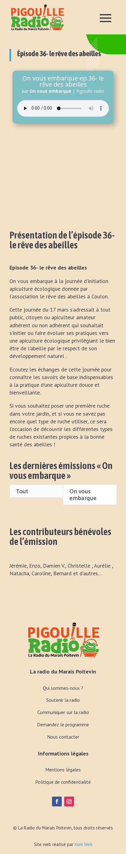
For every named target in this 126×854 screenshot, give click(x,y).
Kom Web (83, 844)
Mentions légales (63, 770)
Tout (22, 491)
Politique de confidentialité (63, 782)
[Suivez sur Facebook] (57, 801)
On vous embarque (82, 495)
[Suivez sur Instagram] (69, 801)
